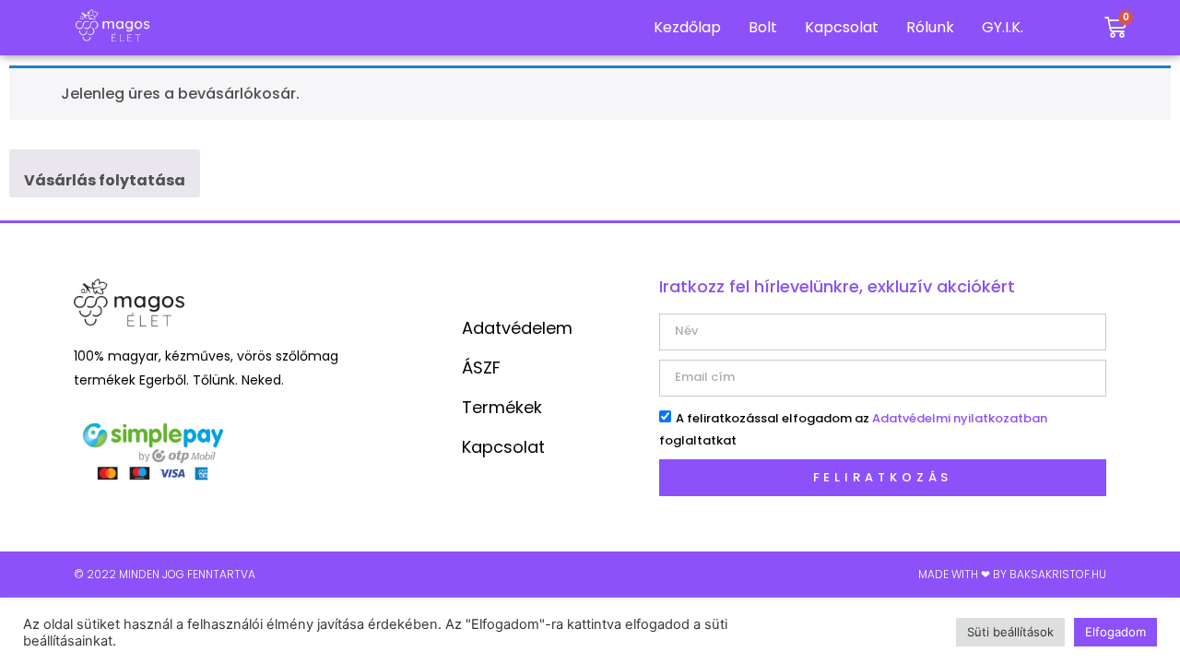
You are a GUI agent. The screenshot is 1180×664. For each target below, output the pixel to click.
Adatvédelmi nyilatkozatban (959, 418)
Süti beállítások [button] (1010, 631)
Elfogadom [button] (1115, 631)
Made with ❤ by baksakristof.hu (1012, 574)
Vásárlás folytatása (104, 180)
